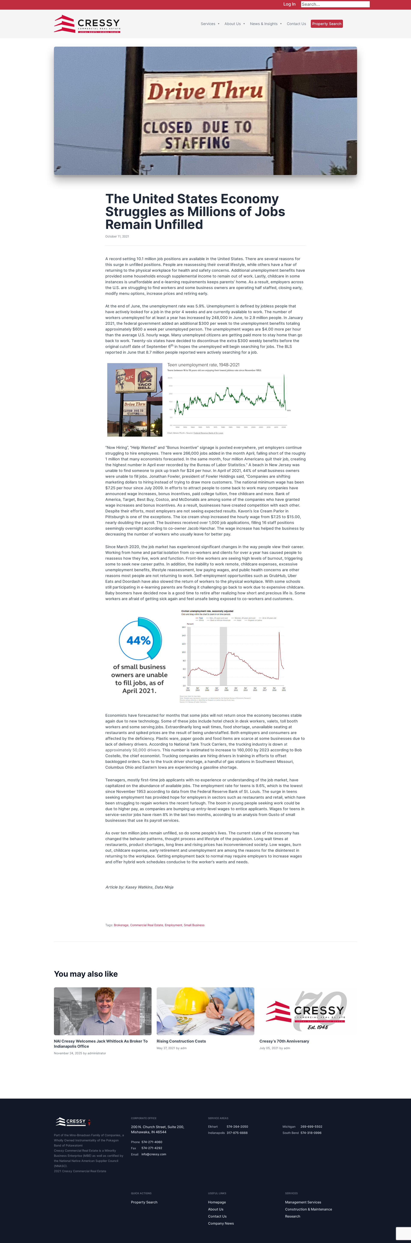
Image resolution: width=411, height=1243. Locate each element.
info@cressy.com (153, 1154)
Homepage (217, 1202)
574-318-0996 (311, 1133)
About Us (233, 24)
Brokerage (121, 925)
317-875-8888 (237, 1133)
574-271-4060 (151, 1142)
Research (292, 1216)
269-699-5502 (311, 1126)
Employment (173, 925)
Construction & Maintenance (308, 1209)
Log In (289, 4)
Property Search (326, 24)
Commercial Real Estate (146, 925)
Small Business (194, 925)
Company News (221, 1223)
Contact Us (296, 24)
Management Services (303, 1202)
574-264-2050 (237, 1126)
